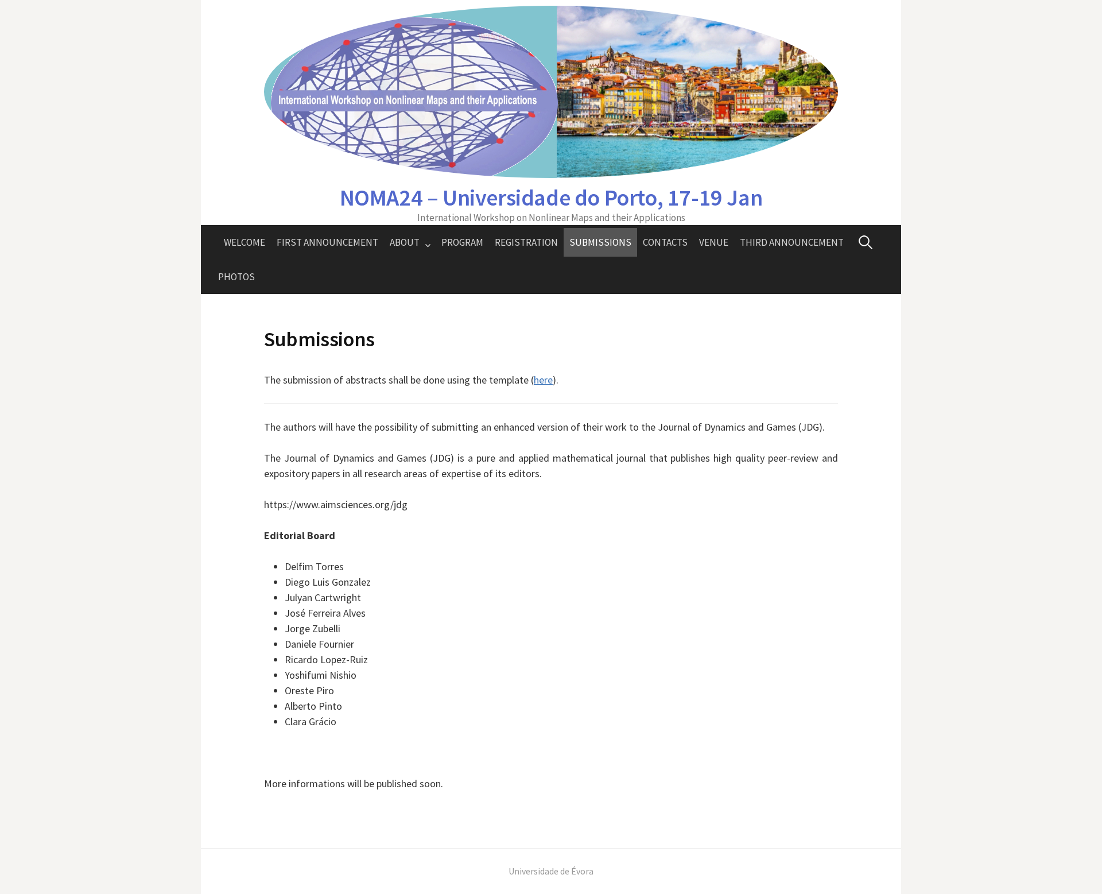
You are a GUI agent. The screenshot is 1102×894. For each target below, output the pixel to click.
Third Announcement (792, 242)
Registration (526, 242)
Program (462, 242)
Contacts (665, 242)
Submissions (600, 242)
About (405, 242)
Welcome (244, 242)
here (543, 379)
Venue (713, 242)
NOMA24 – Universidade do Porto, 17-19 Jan (551, 197)
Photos (236, 276)
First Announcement (327, 242)
